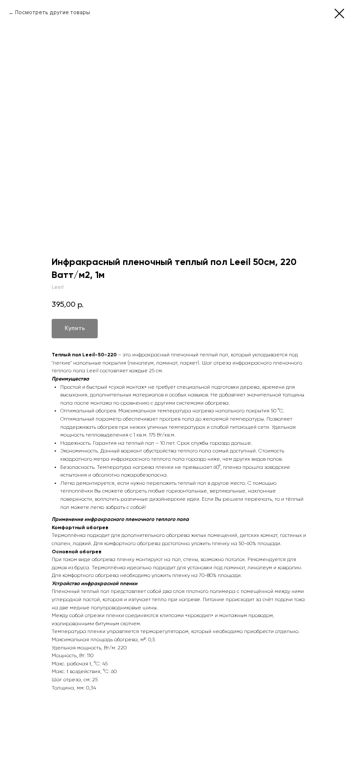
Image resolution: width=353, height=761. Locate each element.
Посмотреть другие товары (52, 12)
